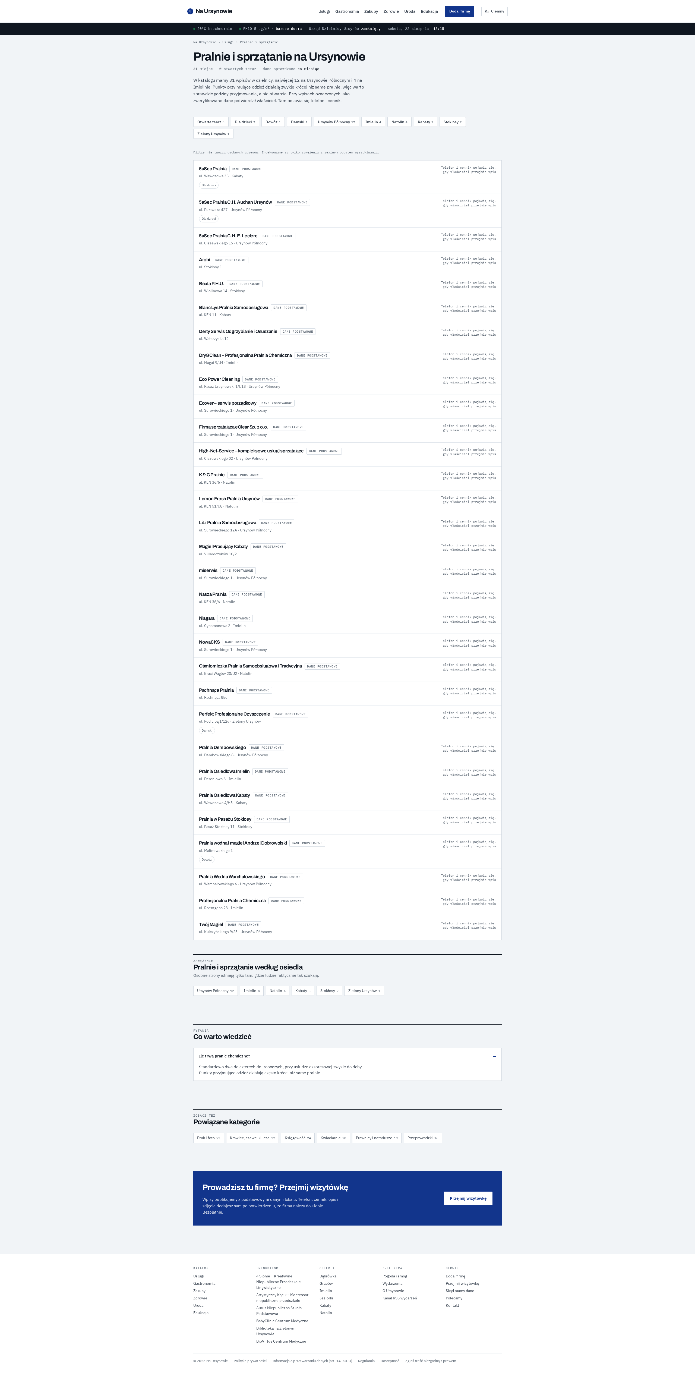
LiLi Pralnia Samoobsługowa (227, 522)
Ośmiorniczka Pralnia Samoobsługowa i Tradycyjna (250, 666)
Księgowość (298, 1137)
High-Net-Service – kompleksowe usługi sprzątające (251, 451)
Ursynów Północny (336, 121)
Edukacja (429, 11)
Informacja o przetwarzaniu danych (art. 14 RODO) (312, 1361)
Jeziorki (326, 1298)
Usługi (324, 11)
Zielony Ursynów (213, 133)
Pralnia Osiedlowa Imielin (224, 771)
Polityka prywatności (250, 1361)
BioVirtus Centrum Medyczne (281, 1341)
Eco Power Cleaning (219, 379)
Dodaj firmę (459, 11)
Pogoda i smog (395, 1276)
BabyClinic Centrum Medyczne (282, 1320)
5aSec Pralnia (213, 168)
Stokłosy (453, 121)
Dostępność (390, 1361)
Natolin (399, 121)
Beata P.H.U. (211, 283)
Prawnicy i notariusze (377, 1137)
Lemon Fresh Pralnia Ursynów (229, 498)
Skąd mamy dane (460, 1290)
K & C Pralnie (212, 474)
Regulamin (366, 1361)
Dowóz (273, 121)
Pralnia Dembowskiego (222, 747)
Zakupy (371, 11)
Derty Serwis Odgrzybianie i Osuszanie (238, 331)
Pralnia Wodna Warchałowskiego (232, 876)
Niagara (206, 618)
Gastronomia (347, 11)
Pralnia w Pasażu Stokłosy (225, 819)
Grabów (326, 1283)
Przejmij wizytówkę (468, 1198)
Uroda (409, 11)
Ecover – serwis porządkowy (227, 403)
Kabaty (425, 121)
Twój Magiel (211, 924)
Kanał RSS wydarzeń (400, 1298)
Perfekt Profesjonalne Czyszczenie (234, 714)
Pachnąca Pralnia (216, 690)
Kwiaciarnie (333, 1137)
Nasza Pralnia (212, 594)
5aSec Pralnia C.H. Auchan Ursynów (235, 202)
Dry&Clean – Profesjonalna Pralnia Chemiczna (245, 355)
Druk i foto (208, 1137)
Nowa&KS (209, 642)
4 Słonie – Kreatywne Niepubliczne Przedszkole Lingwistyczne (278, 1282)
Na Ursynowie (210, 11)
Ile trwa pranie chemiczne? (224, 1056)
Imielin (373, 121)
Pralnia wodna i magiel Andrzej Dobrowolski (243, 843)
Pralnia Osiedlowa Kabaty (224, 795)
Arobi (204, 259)
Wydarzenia (392, 1283)
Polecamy (454, 1298)
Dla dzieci (245, 121)
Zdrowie (391, 11)
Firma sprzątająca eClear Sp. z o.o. (233, 427)
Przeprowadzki (422, 1137)
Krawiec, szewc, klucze (252, 1137)
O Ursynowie (393, 1290)
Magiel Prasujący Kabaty (223, 546)
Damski (299, 121)
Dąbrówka (328, 1276)
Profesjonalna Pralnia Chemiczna (232, 900)
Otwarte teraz (211, 121)
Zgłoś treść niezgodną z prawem (430, 1361)
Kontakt (452, 1305)
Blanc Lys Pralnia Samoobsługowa (233, 307)
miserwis (208, 570)
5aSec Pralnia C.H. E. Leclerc (228, 235)
